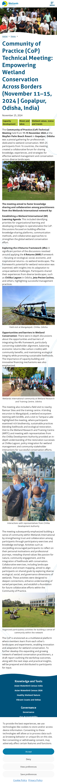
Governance (28, 712)
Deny (28, 759)
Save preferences (28, 774)
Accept (28, 751)
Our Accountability (28, 716)
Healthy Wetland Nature (28, 695)
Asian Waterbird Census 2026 (28, 690)
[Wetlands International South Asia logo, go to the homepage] (10, 3)
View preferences (28, 766)
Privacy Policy (35, 780)
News (13, 36)
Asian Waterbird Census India (28, 685)
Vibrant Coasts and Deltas (28, 699)
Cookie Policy (20, 780)
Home (5, 36)
